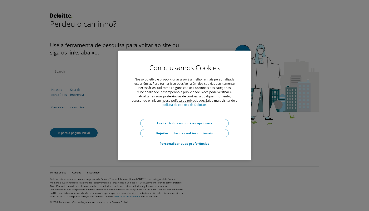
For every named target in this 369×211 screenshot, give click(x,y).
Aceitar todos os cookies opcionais (184, 123)
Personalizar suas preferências (184, 144)
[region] (184, 105)
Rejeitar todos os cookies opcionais (184, 133)
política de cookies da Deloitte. (184, 105)
